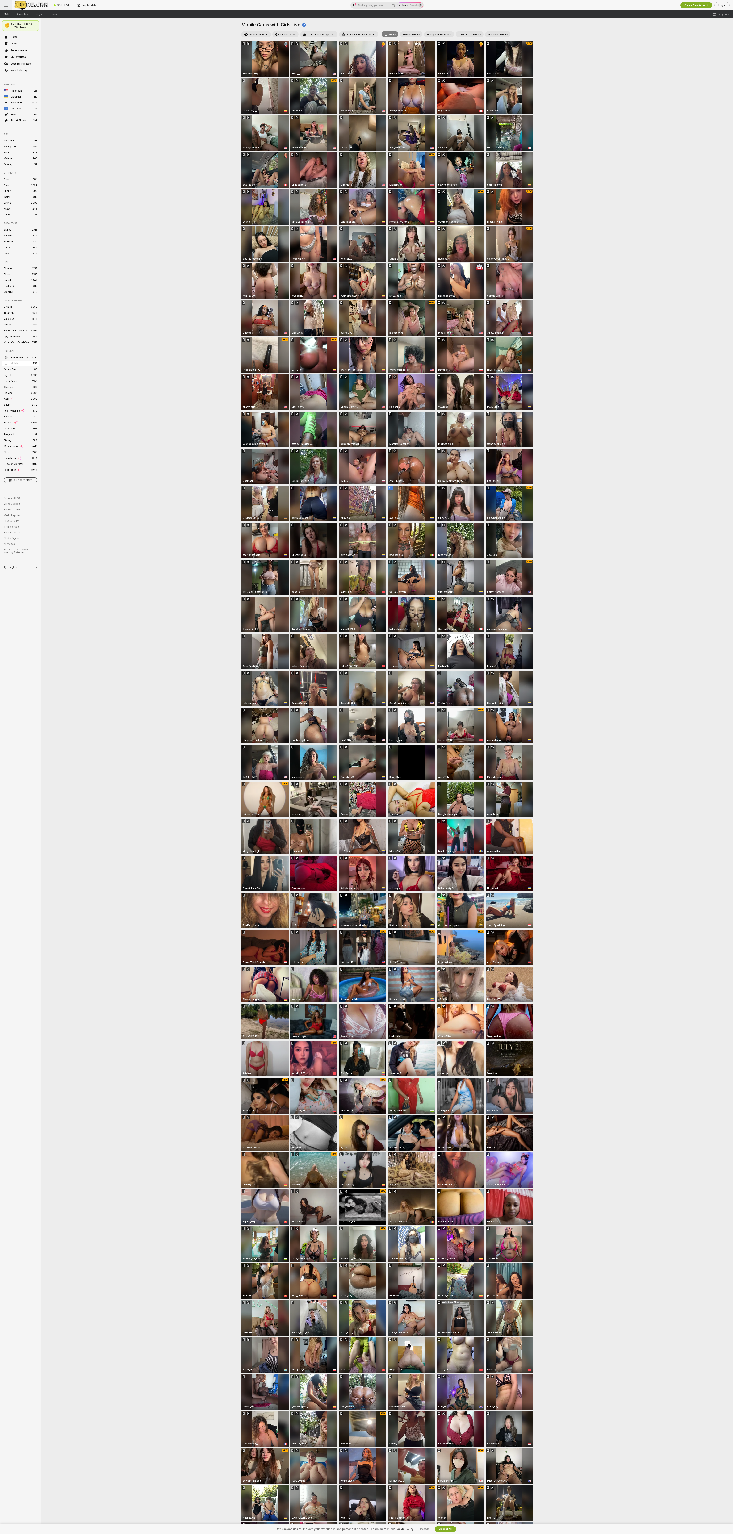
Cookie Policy (404, 1529)
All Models (9, 544)
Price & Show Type (319, 34)
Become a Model (13, 532)
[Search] (393, 5)
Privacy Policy (11, 521)
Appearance (256, 34)
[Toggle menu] (6, 5)
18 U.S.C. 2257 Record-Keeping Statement (16, 551)
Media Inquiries (12, 515)
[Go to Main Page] (31, 5)
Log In (722, 5)
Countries (285, 34)
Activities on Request (359, 34)
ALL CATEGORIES (22, 480)
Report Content (12, 509)
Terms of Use (11, 526)
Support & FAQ (12, 498)
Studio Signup (11, 538)
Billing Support (12, 504)
